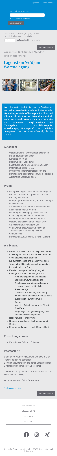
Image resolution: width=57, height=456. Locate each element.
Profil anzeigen (49, 3)
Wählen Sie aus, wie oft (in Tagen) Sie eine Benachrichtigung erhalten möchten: (22, 35)
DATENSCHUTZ (28, 422)
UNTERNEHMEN (28, 405)
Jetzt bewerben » (46, 47)
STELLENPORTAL (28, 411)
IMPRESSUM (28, 416)
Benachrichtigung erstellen (30, 40)
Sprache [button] (36, 3)
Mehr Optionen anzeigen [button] (20, 19)
